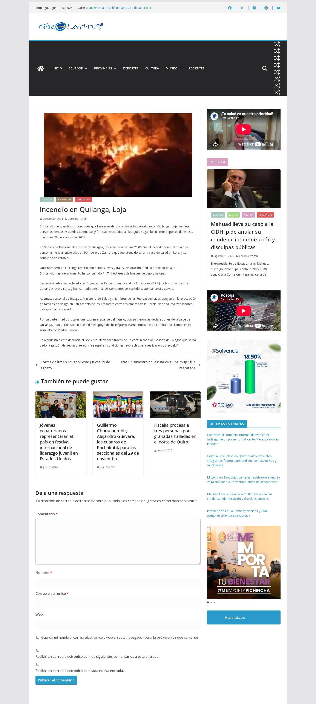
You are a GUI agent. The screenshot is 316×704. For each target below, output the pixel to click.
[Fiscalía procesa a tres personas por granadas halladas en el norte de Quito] (175, 394)
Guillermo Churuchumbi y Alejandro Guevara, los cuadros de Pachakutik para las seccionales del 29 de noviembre (118, 442)
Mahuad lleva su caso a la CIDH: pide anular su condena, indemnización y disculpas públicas (243, 235)
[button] (85, 68)
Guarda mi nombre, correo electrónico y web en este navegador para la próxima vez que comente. (120, 637)
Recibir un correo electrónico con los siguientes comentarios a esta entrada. (97, 656)
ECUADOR (76, 68)
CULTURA (152, 68)
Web (39, 614)
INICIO (57, 68)
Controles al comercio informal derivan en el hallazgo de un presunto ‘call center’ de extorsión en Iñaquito (243, 439)
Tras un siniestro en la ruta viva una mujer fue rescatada (157, 365)
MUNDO (172, 68)
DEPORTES (130, 68)
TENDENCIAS (83, 199)
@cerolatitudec (235, 617)
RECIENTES (196, 68)
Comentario (46, 514)
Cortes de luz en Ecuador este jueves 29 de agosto (75, 365)
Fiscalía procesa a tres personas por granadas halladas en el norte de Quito (175, 433)
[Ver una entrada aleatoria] (277, 44)
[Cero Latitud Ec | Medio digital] (40, 68)
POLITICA (248, 214)
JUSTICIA (233, 214)
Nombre (43, 572)
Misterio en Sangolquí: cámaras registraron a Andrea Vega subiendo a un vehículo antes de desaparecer (129, 10)
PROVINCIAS (103, 68)
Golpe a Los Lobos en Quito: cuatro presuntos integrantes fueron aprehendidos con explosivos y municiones (241, 460)
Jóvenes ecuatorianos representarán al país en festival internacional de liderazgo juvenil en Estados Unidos (59, 442)
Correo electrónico (52, 593)
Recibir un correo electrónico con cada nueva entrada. (79, 670)
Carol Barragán (77, 219)
